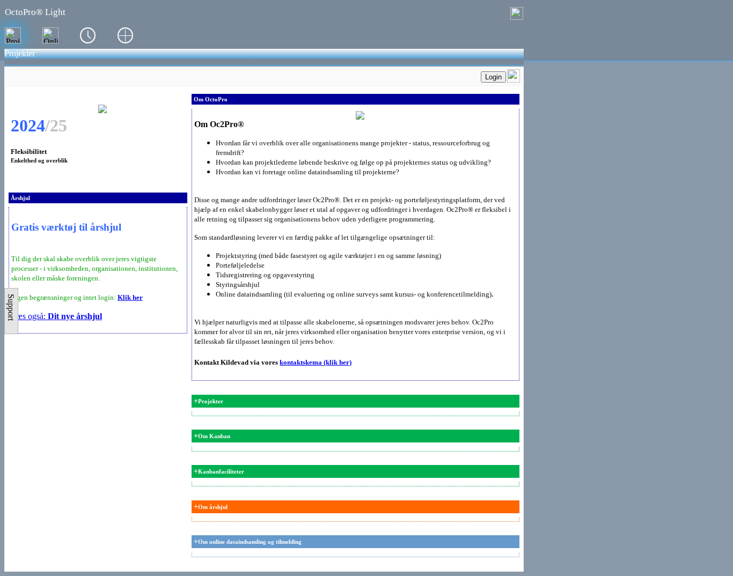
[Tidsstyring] (88, 35)
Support (11, 307)
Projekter (19, 53)
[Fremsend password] (513, 79)
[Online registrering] (50, 35)
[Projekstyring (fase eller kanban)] (13, 35)
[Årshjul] (126, 35)
